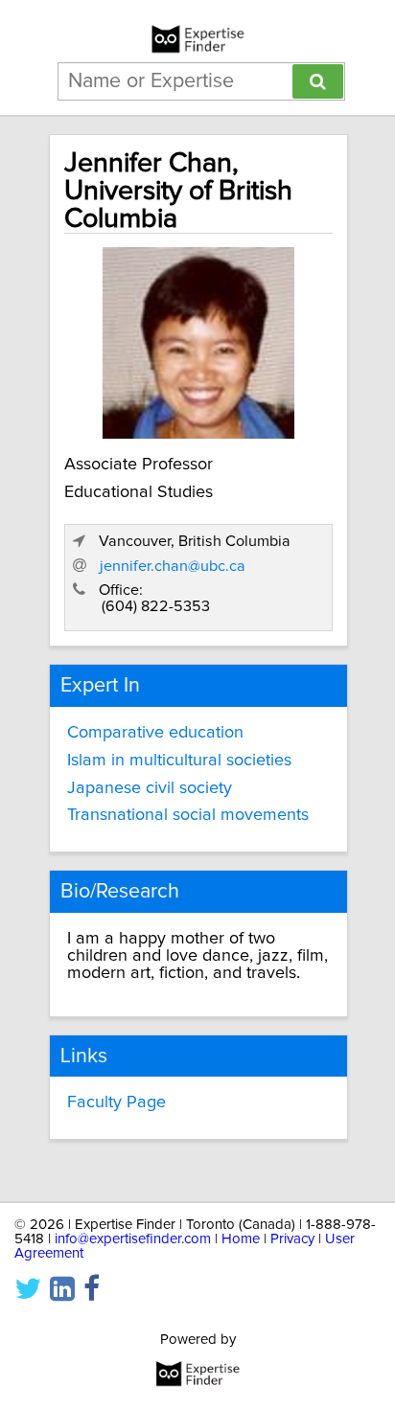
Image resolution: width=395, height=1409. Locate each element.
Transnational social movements (188, 815)
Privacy (292, 1239)
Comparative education (155, 732)
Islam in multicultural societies (179, 760)
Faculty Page (116, 1102)
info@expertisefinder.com (133, 1239)
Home (240, 1239)
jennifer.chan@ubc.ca (172, 566)
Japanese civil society (149, 788)
